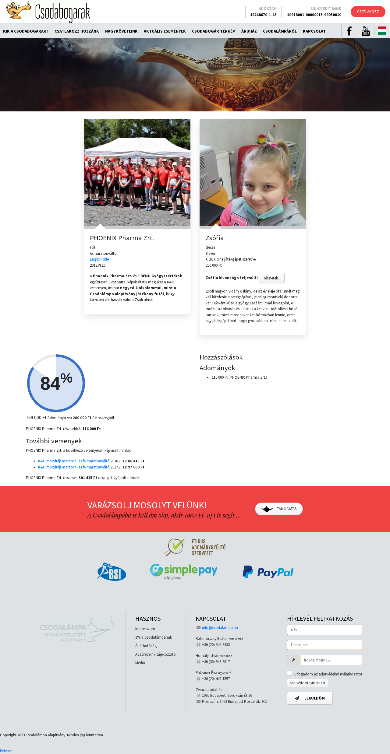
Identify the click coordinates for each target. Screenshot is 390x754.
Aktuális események (165, 31)
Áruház (249, 31)
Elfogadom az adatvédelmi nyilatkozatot (328, 674)
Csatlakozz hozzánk (77, 31)
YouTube (365, 31)
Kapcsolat (314, 31)
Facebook (349, 31)
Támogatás (286, 508)
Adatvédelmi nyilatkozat (307, 683)
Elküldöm (314, 698)
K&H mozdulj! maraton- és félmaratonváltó (74, 461)
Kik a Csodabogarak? (25, 31)
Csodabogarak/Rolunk (48, 11)
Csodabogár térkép (213, 31)
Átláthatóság (146, 645)
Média (140, 662)
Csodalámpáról (280, 31)
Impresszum (145, 628)
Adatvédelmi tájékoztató (155, 654)
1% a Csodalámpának (153, 637)
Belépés (6, 750)
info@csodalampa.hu (220, 627)
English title (99, 259)
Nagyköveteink (121, 31)
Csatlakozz (368, 11)
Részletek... (272, 278)
